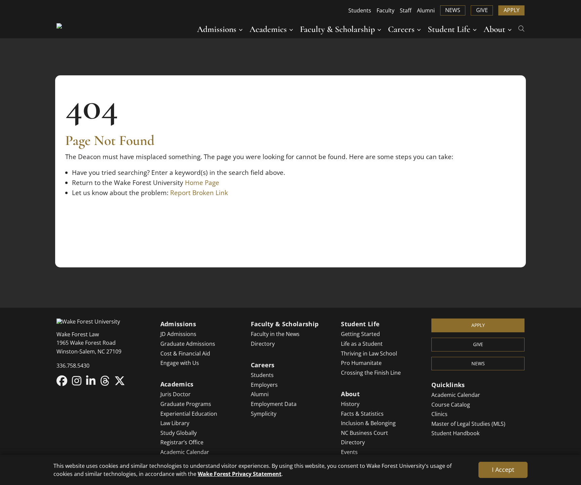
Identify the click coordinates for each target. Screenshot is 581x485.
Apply (511, 10)
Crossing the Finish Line (371, 372)
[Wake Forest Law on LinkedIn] (90, 380)
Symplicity (263, 413)
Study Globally (178, 433)
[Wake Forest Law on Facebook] (61, 380)
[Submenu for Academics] (291, 29)
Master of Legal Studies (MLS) (468, 423)
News (452, 10)
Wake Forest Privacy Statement (239, 474)
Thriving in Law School (369, 353)
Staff (406, 10)
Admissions (216, 29)
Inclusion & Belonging (368, 423)
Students (359, 10)
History (350, 404)
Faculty (385, 10)
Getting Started (360, 334)
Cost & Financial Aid (185, 353)
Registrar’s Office (181, 442)
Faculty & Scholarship (337, 29)
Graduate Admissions (187, 343)
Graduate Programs (185, 404)
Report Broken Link (199, 192)
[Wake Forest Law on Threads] (105, 380)
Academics (268, 29)
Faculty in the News (275, 334)
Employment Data (274, 404)
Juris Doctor (175, 394)
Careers (401, 29)
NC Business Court (364, 433)
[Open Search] (521, 28)
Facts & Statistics (362, 413)
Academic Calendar (184, 452)
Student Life (449, 29)
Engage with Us (179, 363)
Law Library (174, 423)
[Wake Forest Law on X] (119, 380)
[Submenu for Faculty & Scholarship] (379, 29)
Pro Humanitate (361, 363)
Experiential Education (188, 413)
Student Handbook (455, 433)
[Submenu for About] (509, 29)
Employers (264, 384)
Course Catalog (450, 404)
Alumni (426, 10)
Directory (263, 343)
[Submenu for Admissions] (240, 29)
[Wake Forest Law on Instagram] (76, 380)
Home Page (202, 182)
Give (482, 10)
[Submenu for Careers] (419, 29)
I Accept (503, 469)
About (494, 29)
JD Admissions (178, 334)
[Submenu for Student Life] (474, 29)
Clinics (439, 414)
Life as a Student (362, 343)
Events (349, 452)
